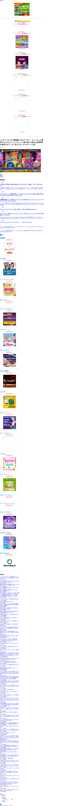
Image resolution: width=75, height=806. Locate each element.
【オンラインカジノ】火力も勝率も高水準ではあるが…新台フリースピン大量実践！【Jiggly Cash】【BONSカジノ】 (9, 628)
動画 (1, 174)
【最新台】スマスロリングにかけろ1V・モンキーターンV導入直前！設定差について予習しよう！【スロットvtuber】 (9, 761)
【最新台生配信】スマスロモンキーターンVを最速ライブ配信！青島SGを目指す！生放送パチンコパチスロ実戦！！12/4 (9, 681)
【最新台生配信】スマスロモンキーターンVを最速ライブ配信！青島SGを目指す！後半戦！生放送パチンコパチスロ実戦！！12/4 (9, 704)
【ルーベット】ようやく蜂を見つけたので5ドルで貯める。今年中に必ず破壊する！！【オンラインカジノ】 (9, 716)
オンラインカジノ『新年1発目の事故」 (7, 689)
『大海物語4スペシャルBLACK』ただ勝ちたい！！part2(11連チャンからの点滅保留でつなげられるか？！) (9, 772)
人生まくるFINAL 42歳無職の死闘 (6, 758)
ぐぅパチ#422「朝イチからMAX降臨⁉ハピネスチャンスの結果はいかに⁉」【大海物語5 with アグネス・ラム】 (9, 577)
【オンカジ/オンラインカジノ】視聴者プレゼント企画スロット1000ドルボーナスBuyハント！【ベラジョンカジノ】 (9, 686)
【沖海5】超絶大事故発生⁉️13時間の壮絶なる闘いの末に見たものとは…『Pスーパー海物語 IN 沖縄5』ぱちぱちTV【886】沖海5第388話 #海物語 (9, 677)
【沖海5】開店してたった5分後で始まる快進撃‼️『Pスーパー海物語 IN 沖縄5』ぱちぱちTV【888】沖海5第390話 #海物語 (9, 604)
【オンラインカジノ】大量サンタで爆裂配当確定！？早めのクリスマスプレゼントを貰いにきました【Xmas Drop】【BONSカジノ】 (9, 639)
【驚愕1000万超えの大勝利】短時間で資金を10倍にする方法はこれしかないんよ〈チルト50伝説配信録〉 (9, 742)
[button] (12, 799)
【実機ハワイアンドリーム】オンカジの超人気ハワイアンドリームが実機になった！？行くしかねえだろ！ (9, 708)
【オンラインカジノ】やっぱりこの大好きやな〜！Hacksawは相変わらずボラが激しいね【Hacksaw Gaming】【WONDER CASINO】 (9, 782)
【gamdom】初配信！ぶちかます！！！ (7, 601)
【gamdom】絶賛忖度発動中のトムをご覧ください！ (9, 587)
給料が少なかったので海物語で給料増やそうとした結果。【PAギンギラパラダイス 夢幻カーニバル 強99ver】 (9, 632)
